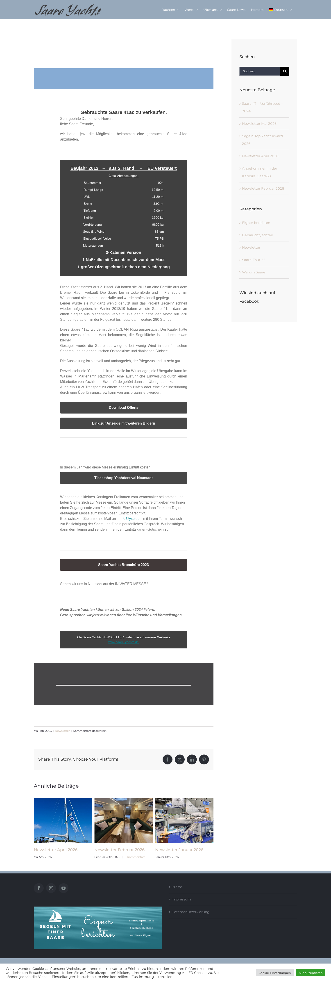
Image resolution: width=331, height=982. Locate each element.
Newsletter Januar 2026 (118, 849)
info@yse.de (130, 519)
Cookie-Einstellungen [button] (275, 973)
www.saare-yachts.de (123, 642)
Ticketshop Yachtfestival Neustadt (123, 478)
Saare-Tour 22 (253, 260)
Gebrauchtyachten (257, 235)
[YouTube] (63, 888)
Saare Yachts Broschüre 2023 (123, 565)
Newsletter (62, 730)
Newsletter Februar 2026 (59, 849)
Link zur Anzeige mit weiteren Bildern (123, 423)
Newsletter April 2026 (260, 156)
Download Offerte (123, 407)
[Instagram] (51, 888)
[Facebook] (39, 888)
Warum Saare (253, 272)
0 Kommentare (74, 857)
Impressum (181, 899)
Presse (177, 887)
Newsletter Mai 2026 (176, 849)
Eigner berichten (256, 222)
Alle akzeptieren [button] (311, 973)
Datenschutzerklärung (190, 912)
